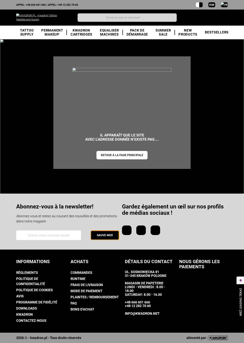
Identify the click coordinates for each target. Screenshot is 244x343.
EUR (211, 4)
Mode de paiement (86, 291)
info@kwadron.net (142, 313)
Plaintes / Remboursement (95, 297)
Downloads (26, 308)
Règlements (27, 273)
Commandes (81, 273)
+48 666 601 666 (36, 4)
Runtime (78, 279)
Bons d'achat (82, 309)
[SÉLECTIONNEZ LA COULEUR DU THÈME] (199, 4)
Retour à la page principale (122, 155)
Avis (20, 296)
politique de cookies (34, 290)
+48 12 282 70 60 (67, 4)
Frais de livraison (87, 285)
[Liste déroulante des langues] (224, 4)
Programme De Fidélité (36, 302)
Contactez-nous (31, 321)
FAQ (74, 303)
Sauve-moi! (105, 235)
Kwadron (24, 314)
